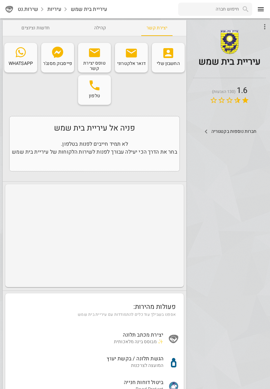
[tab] (157, 28)
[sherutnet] (9, 9)
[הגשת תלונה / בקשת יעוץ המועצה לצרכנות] (94, 362)
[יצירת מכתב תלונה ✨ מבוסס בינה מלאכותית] (94, 339)
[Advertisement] (94, 236)
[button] (229, 42)
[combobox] (208, 9)
